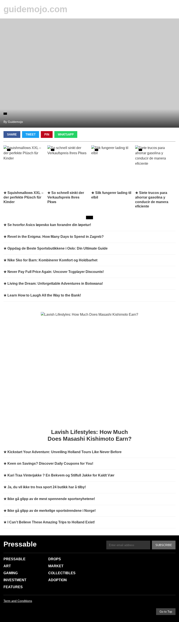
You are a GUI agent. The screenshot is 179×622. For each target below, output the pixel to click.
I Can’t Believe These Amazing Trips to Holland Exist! (51, 522)
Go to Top (166, 611)
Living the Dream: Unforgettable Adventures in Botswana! (55, 283)
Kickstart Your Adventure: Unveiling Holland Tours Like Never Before (64, 452)
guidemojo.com (35, 9)
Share (12, 134)
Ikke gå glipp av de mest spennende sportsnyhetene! (51, 499)
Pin (46, 134)
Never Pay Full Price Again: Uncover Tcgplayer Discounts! (55, 272)
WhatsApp (66, 134)
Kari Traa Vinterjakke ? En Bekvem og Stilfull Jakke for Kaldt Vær (60, 475)
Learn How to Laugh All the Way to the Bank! (44, 295)
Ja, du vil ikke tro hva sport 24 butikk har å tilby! (46, 487)
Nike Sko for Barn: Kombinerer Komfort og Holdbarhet (52, 260)
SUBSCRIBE (163, 545)
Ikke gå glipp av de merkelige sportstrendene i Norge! (51, 510)
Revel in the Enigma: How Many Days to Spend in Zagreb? (55, 236)
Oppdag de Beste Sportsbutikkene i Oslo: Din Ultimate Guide (57, 248)
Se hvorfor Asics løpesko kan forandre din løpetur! (49, 225)
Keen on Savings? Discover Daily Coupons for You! (50, 463)
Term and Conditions (17, 601)
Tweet (31, 134)
